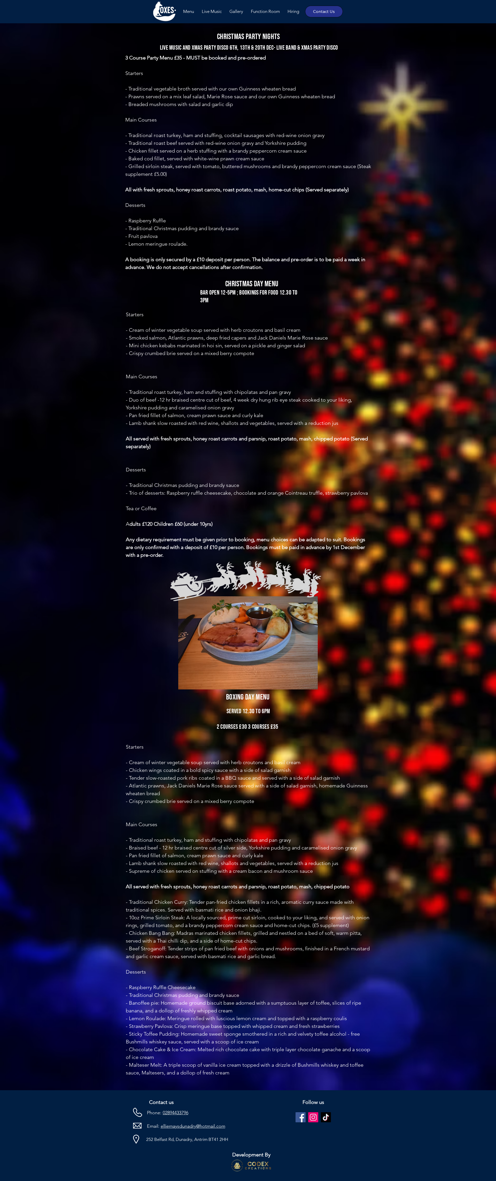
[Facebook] (301, 1117)
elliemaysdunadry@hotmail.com (193, 1126)
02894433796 (175, 1113)
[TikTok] (326, 1117)
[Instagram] (313, 1117)
